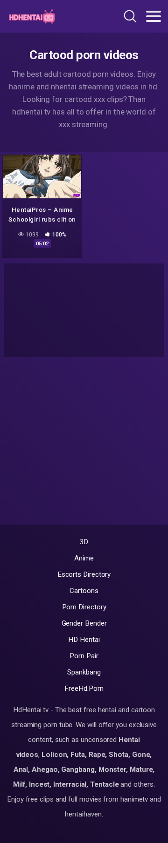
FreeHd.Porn (83, 688)
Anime (84, 558)
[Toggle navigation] (153, 16)
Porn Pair (84, 656)
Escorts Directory (84, 574)
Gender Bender (84, 623)
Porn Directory (84, 607)
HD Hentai (83, 639)
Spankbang (83, 672)
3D (84, 542)
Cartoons (84, 591)
